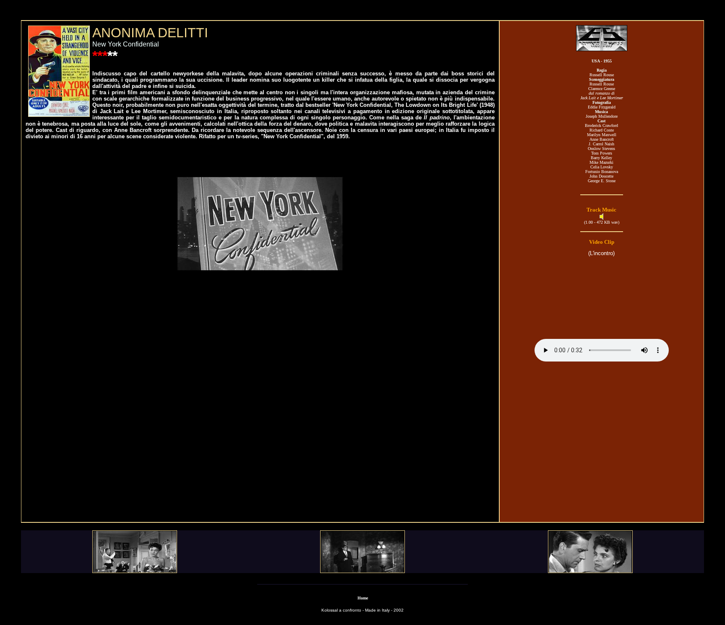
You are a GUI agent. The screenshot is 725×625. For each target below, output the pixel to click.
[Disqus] (260, 405)
